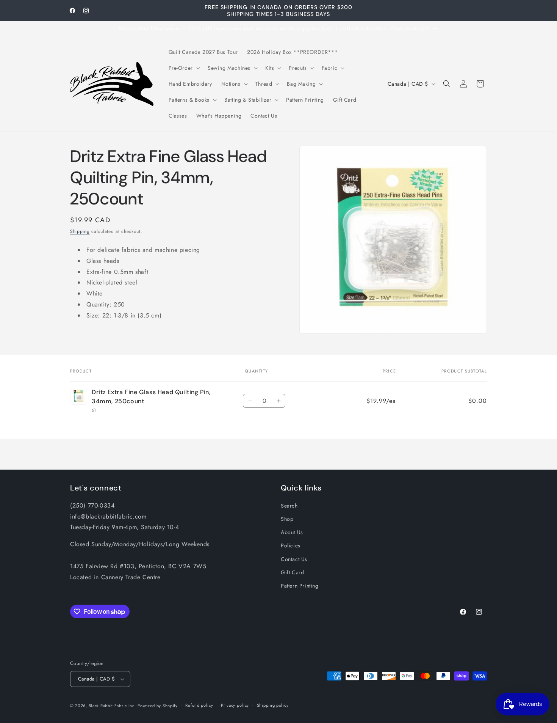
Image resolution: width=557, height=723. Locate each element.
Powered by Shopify (158, 706)
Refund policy (199, 705)
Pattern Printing (300, 585)
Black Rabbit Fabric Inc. (112, 706)
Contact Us (294, 559)
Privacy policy (235, 705)
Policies (290, 545)
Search (289, 505)
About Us (292, 532)
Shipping (80, 231)
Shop (287, 519)
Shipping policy (273, 705)
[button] (183, 68)
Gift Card (292, 572)
